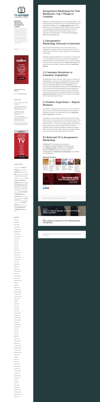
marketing (19, 194)
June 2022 (16, 273)
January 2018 (17, 368)
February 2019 (17, 341)
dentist (23, 182)
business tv (23, 172)
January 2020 (17, 315)
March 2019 (16, 338)
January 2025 (17, 255)
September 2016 (17, 394)
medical (25, 194)
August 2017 (17, 378)
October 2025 (17, 234)
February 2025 (17, 252)
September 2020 (17, 296)
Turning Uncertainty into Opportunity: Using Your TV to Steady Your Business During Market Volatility (77, 168)
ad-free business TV (17, 167)
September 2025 (17, 236)
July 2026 (16, 220)
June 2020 (16, 303)
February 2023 (17, 271)
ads (21, 167)
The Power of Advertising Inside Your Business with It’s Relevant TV (65, 167)
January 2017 (17, 387)
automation (24, 169)
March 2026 (16, 224)
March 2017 (16, 385)
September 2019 (17, 324)
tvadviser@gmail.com (22, 93)
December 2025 (17, 229)
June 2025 (16, 243)
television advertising (22, 204)
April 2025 (16, 248)
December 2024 (17, 257)
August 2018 (17, 354)
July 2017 (16, 380)
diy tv (20, 186)
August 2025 (17, 238)
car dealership (21, 174)
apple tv (20, 169)
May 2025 (16, 245)
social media (19, 202)
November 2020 (17, 292)
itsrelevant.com (48, 151)
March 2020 (16, 310)
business (17, 172)
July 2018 (16, 357)
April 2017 (16, 382)
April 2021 (16, 285)
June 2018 (16, 359)
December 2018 (17, 345)
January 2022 (17, 278)
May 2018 (16, 361)
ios (25, 190)
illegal (18, 190)
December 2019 (17, 317)
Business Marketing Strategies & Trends (19, 24)
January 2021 (17, 287)
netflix (17, 198)
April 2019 (16, 336)
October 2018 (17, 350)
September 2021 (17, 280)
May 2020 (16, 306)
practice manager (23, 200)
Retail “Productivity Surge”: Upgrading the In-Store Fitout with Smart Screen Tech (20, 108)
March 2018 (16, 364)
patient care (21, 198)
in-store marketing (22, 190)
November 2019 (17, 320)
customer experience (22, 178)
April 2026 (16, 222)
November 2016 (17, 392)
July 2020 (16, 301)
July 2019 (16, 329)
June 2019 (16, 331)
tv (15, 207)
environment (17, 188)
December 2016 (17, 389)
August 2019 (17, 327)
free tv (25, 188)
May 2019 (16, 334)
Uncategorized (63, 198)
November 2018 (17, 347)
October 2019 (17, 322)
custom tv (18, 182)
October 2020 (17, 294)
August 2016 (17, 396)
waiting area (20, 207)
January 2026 (17, 227)
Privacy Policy (46, 235)
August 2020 (17, 299)
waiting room (19, 209)
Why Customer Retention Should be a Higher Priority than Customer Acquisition (52, 168)
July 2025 (16, 241)
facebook (21, 188)
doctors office (24, 186)
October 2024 (17, 259)
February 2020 (17, 313)
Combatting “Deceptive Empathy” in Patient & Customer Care (19, 113)
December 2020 (17, 289)
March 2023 (16, 269)
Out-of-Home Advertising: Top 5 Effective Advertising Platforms (58, 167)
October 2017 (17, 373)
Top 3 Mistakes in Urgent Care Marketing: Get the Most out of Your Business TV (46, 167)
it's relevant (16, 192)
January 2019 (17, 343)
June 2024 (16, 262)
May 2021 (16, 282)
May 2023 (16, 266)
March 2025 (16, 250)
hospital (15, 190)
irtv (27, 190)
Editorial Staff (55, 198)
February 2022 (17, 275)
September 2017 (17, 375)
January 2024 (17, 264)
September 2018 (17, 352)
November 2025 (17, 231)
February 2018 (17, 366)
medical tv (18, 196)
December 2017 (17, 371)
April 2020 (16, 308)
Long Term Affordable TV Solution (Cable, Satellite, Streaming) (70, 167)
